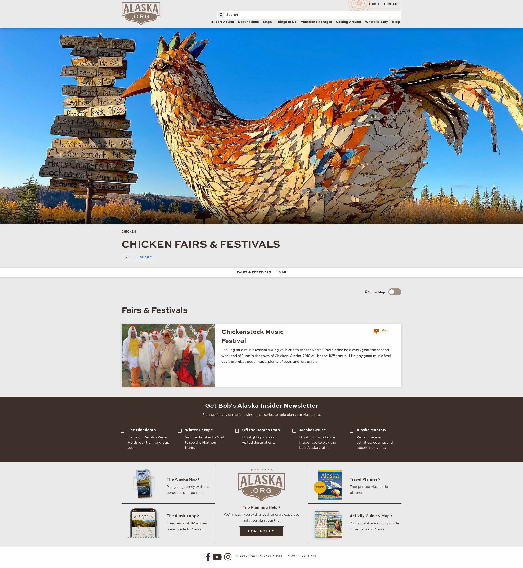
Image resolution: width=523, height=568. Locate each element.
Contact (391, 4)
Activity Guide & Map (370, 516)
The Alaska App (182, 516)
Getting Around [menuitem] (348, 22)
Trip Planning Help (260, 507)
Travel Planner (364, 479)
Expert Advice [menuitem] (222, 22)
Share (145, 257)
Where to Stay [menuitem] (376, 22)
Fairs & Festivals (254, 272)
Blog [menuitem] (396, 22)
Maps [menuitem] (267, 22)
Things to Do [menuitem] (286, 22)
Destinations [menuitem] (248, 22)
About (373, 4)
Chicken (129, 231)
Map (282, 272)
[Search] (221, 15)
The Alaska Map (182, 479)
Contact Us (261, 531)
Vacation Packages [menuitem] (316, 22)
